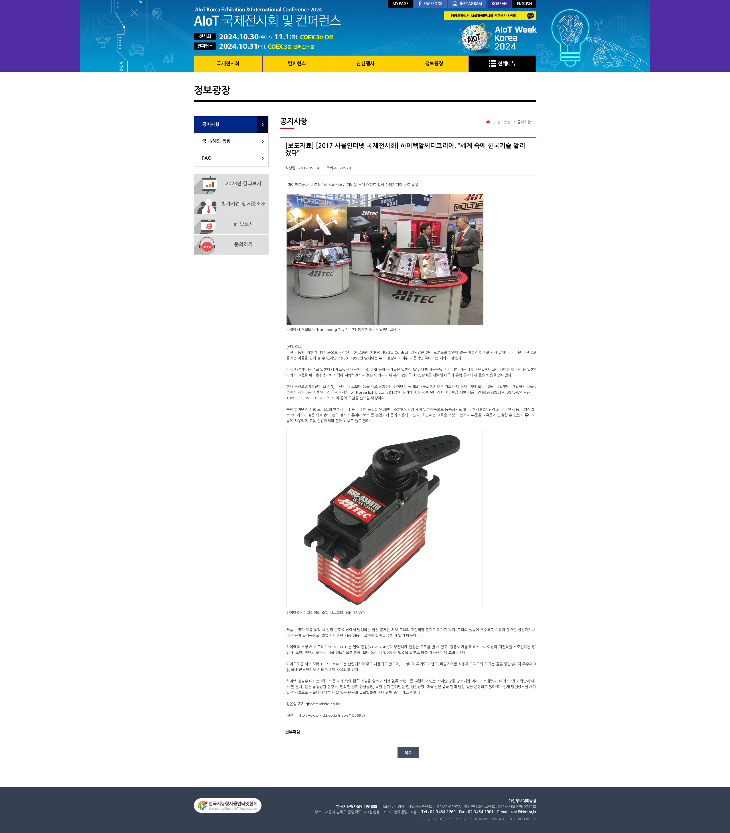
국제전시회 (228, 63)
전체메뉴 (507, 63)
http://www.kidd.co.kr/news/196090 (330, 715)
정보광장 (434, 63)
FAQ (207, 158)
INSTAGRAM (471, 4)
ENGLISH (524, 4)
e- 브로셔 (244, 224)
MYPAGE (401, 4)
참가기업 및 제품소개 (243, 204)
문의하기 (243, 244)
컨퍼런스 (297, 63)
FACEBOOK (433, 4)
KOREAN (499, 4)
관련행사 (365, 63)
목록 (408, 753)
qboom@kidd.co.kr (323, 704)
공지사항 (210, 124)
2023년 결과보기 (243, 183)
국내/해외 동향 (216, 141)
